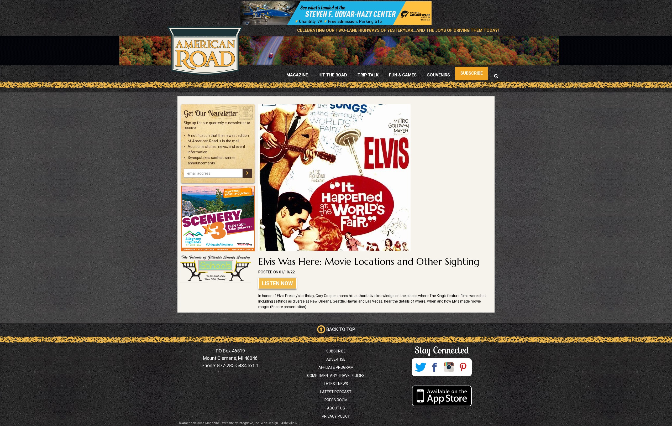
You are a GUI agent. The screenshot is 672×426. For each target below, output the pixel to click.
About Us (336, 408)
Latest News (336, 384)
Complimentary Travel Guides (336, 375)
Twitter (420, 367)
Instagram (449, 367)
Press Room (336, 400)
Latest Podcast (335, 392)
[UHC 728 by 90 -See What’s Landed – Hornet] (336, 13)
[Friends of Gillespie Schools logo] (218, 268)
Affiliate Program (336, 367)
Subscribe (336, 351)
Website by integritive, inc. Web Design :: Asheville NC (261, 423)
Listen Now (277, 283)
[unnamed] (218, 218)
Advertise (335, 359)
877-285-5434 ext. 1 (238, 365)
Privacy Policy (336, 416)
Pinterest (463, 367)
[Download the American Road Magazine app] (442, 396)
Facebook (434, 367)
